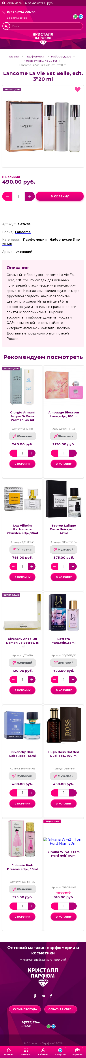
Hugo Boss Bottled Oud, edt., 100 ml (63, 753)
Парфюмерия (35, 56)
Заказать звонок (17, 17)
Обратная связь (60, 1009)
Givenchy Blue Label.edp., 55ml (22, 753)
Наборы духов (61, 56)
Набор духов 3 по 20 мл (40, 60)
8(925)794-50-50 (21, 12)
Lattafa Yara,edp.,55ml (63, 640)
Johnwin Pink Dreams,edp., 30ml (22, 867)
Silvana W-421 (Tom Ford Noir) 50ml (64, 853)
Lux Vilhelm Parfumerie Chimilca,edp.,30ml (22, 529)
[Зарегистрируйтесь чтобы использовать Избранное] (77, 89)
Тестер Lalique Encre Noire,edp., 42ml (63, 529)
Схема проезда (25, 1009)
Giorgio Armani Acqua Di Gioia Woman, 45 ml (22, 416)
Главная (14, 56)
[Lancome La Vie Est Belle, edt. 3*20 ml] (43, 126)
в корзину (60, 196)
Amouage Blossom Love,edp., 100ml (63, 414)
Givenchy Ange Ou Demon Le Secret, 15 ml (22, 642)
